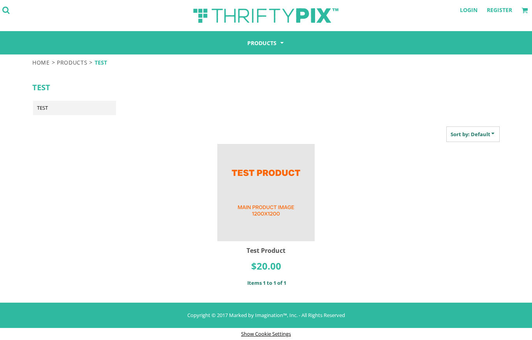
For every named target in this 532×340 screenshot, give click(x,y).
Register (499, 10)
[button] (6, 10)
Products (72, 62)
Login (468, 10)
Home (41, 62)
